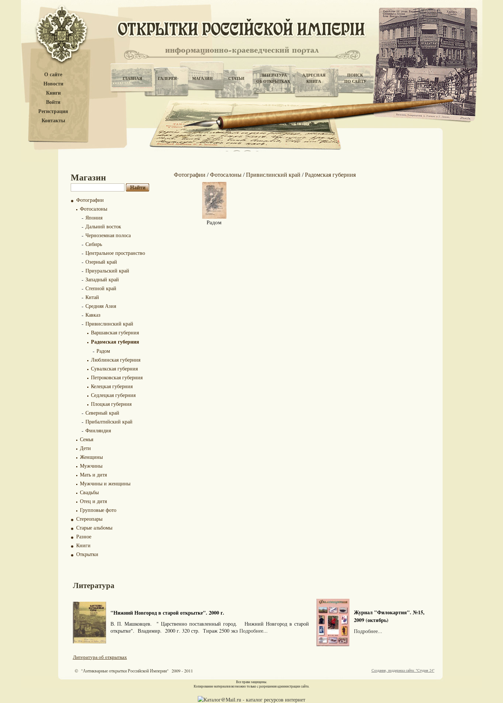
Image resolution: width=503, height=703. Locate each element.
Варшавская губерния (115, 332)
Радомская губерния (115, 341)
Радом (103, 350)
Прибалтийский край (109, 421)
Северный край (102, 412)
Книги (53, 93)
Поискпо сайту (355, 78)
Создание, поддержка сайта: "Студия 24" (403, 670)
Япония (93, 217)
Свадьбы (89, 492)
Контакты (53, 120)
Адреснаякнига (314, 78)
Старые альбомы (94, 527)
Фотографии (90, 199)
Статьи (236, 78)
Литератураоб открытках (273, 78)
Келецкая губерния (112, 386)
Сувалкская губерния (114, 368)
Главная (132, 78)
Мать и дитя (93, 474)
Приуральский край (107, 270)
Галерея (167, 78)
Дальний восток (103, 226)
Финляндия (98, 430)
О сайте (53, 74)
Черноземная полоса (108, 235)
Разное (83, 536)
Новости (53, 84)
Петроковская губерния (117, 377)
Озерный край (101, 261)
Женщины (91, 456)
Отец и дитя (93, 501)
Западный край (102, 279)
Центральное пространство (115, 252)
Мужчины (91, 465)
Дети (85, 447)
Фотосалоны (93, 208)
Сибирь (93, 243)
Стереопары (89, 518)
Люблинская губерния (115, 359)
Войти (53, 102)
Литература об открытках (100, 657)
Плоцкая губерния (111, 403)
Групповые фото (98, 509)
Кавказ (93, 314)
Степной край (100, 288)
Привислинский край (109, 323)
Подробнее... (253, 630)
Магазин (202, 78)
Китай (92, 296)
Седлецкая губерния (113, 394)
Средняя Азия (100, 305)
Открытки (87, 554)
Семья (86, 439)
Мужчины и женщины (105, 483)
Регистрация (53, 111)
